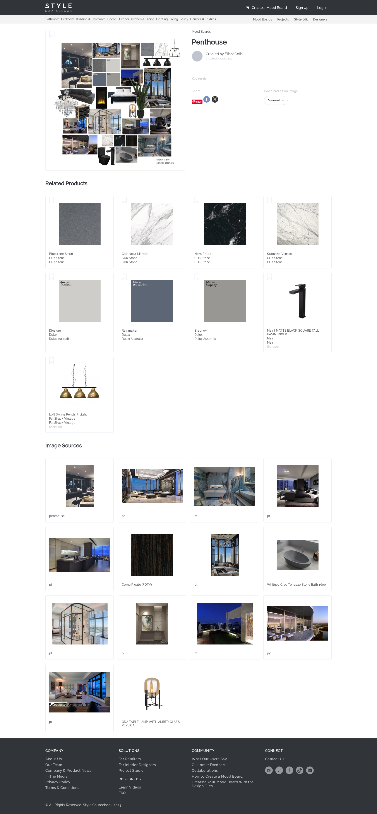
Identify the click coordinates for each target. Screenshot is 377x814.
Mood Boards (262, 19)
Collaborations (205, 770)
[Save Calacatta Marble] (124, 200)
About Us (53, 759)
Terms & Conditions (62, 788)
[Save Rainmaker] (124, 277)
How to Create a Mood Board (217, 776)
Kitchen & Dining (142, 19)
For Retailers (130, 759)
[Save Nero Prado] (196, 200)
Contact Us (274, 759)
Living (174, 19)
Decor (111, 19)
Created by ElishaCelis (224, 54)
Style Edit (301, 19)
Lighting (162, 19)
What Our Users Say (209, 759)
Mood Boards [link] (201, 31)
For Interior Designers (137, 765)
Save (199, 101)
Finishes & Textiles (203, 19)
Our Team (53, 765)
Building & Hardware (91, 19)
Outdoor (123, 19)
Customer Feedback (209, 765)
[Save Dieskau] (51, 277)
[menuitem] (322, 7)
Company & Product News (68, 770)
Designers (320, 19)
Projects (283, 19)
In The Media (56, 776)
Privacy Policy (57, 782)
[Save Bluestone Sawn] (51, 200)
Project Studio (131, 770)
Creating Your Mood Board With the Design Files (223, 784)
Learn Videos (130, 787)
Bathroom (52, 19)
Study (184, 19)
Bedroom (67, 19)
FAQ (122, 793)
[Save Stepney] (196, 277)
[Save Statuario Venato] (269, 200)
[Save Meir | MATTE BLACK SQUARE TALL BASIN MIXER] (269, 277)
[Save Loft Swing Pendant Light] (51, 360)
